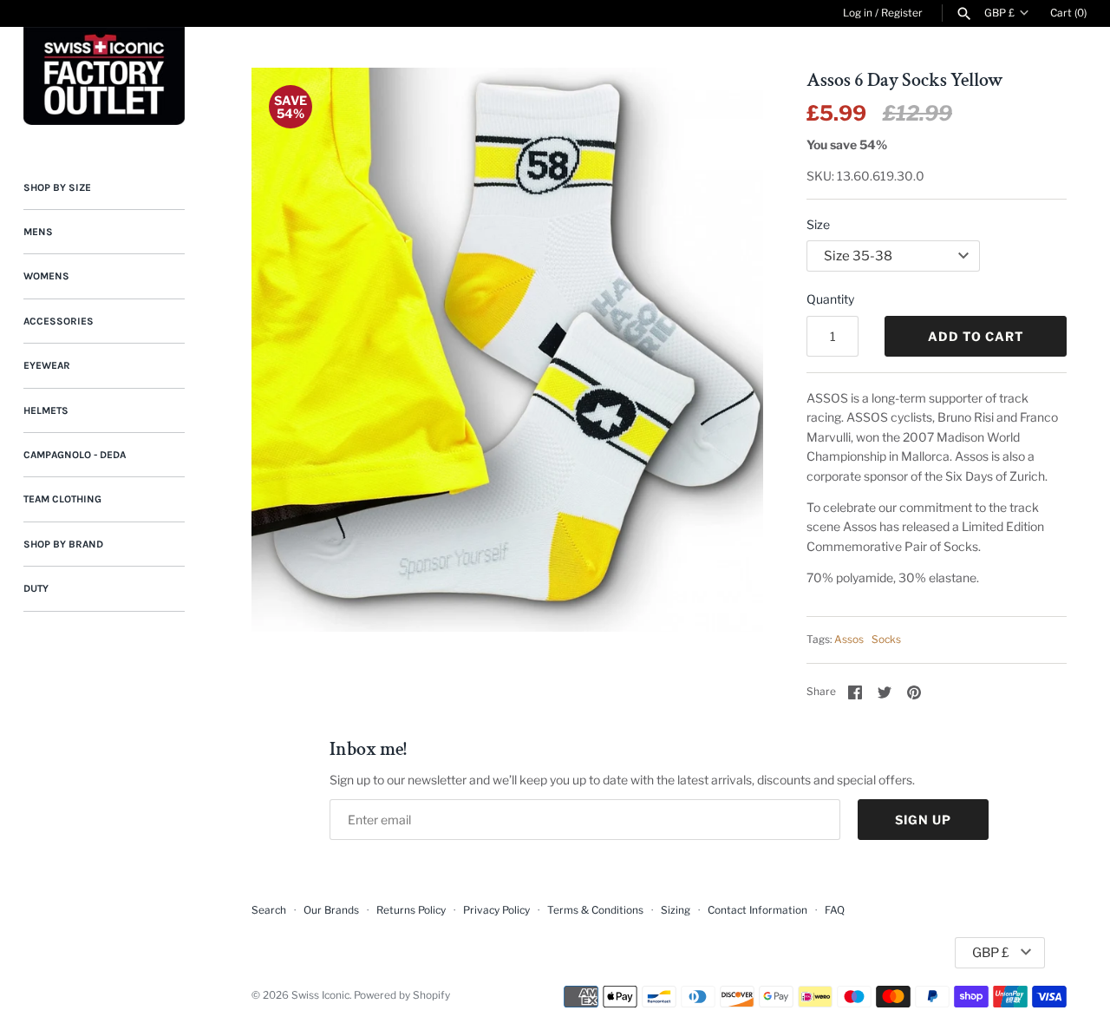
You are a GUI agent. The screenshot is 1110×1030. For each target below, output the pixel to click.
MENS (38, 232)
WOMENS (46, 276)
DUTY (36, 588)
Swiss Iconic (320, 995)
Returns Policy (411, 910)
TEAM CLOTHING (62, 499)
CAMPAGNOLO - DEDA (74, 455)
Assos (849, 639)
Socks (886, 639)
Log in (857, 13)
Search (268, 910)
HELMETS (46, 410)
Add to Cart (976, 336)
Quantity (830, 299)
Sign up (923, 819)
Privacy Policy (496, 910)
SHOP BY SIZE (57, 187)
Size (818, 224)
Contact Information (757, 910)
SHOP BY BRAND (63, 544)
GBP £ (999, 13)
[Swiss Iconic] (104, 76)
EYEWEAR (46, 365)
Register (902, 13)
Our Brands (331, 910)
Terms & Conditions (595, 910)
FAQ (835, 910)
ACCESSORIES (58, 321)
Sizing (675, 910)
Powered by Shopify (402, 995)
